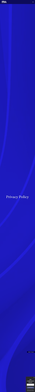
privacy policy (28, 390)
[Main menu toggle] (33, 2)
